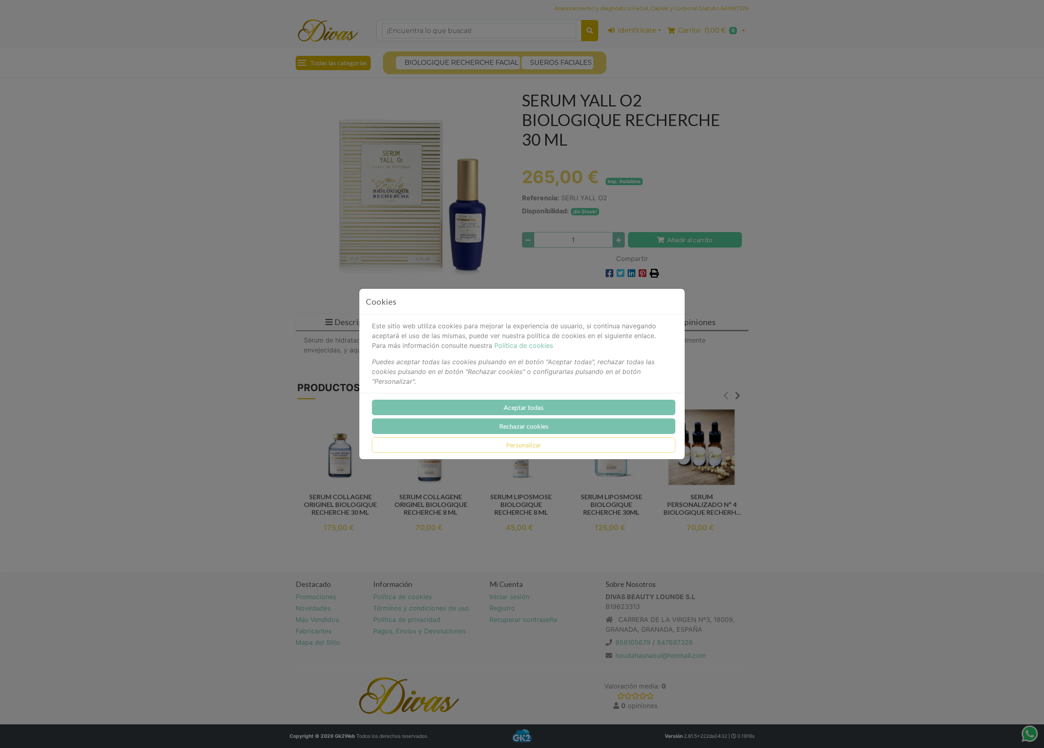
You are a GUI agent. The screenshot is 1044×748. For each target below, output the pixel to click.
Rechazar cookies (524, 426)
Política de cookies (523, 345)
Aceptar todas (524, 407)
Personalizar (523, 445)
